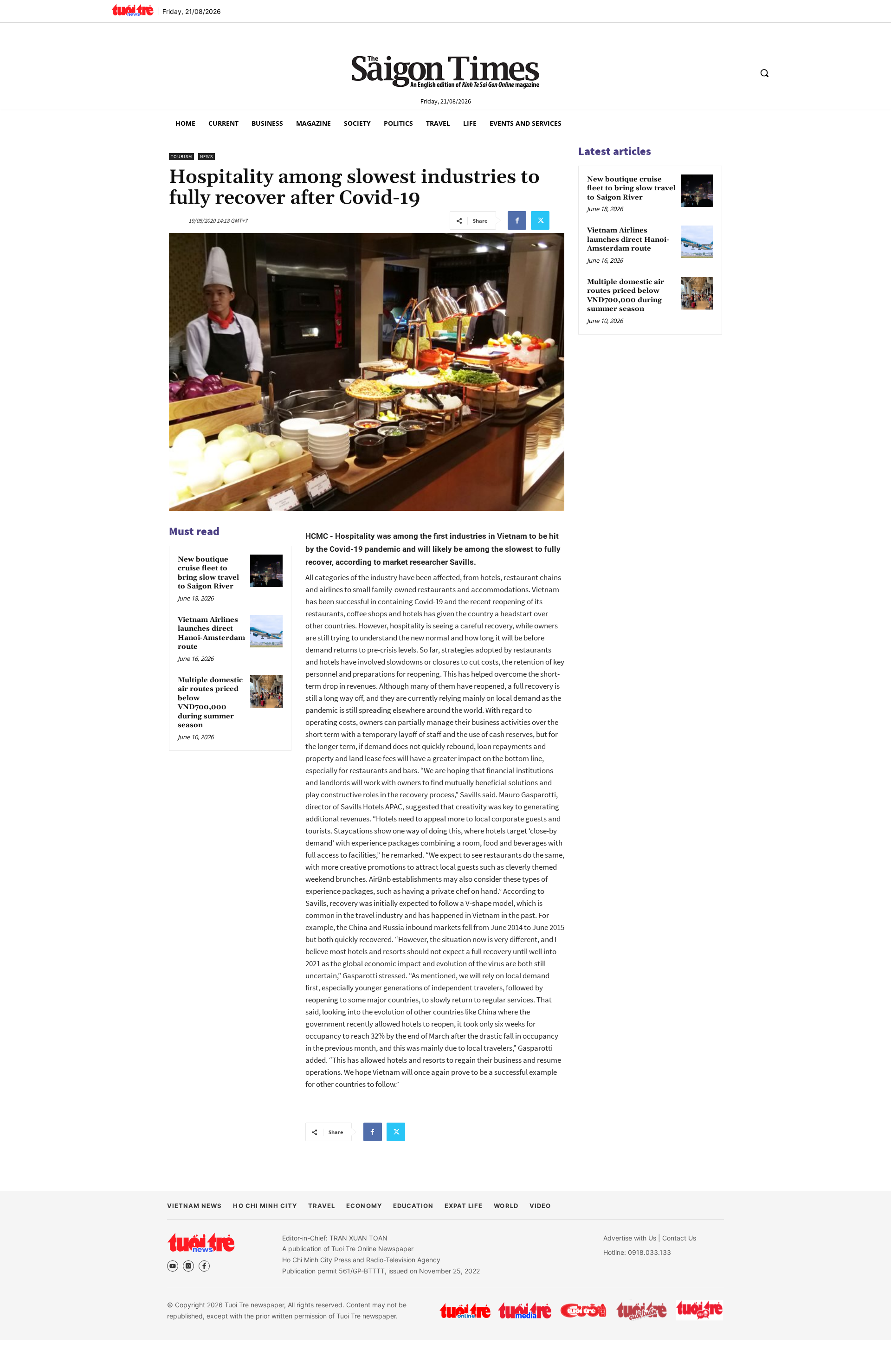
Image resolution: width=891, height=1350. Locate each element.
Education (413, 1205)
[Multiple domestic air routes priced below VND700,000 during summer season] (266, 691)
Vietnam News (194, 1205)
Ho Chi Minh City (265, 1205)
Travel (321, 1205)
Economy (363, 1205)
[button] (764, 73)
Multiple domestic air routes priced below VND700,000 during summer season (210, 703)
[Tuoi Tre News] (201, 1242)
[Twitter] (540, 220)
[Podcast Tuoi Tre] (700, 1310)
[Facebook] (517, 220)
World (506, 1205)
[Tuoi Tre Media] (524, 1310)
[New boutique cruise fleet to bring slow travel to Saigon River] (266, 571)
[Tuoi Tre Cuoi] (583, 1310)
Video (540, 1205)
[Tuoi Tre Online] (465, 1310)
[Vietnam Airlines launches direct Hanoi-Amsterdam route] (266, 631)
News (206, 157)
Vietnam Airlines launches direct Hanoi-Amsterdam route (211, 633)
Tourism (181, 157)
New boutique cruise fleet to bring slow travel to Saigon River (208, 573)
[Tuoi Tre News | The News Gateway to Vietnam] (132, 10)
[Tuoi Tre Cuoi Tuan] (642, 1310)
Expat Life (464, 1205)
